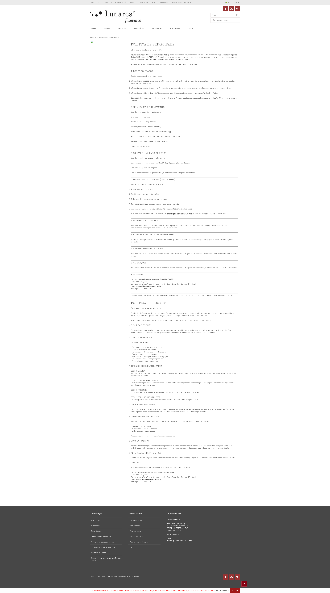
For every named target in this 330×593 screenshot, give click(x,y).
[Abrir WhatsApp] (323, 586)
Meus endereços (136, 531)
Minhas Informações (137, 536)
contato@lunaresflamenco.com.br (179, 214)
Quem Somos (96, 531)
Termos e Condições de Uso (101, 536)
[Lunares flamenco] (115, 19)
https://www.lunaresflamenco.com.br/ (167, 59)
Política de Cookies (222, 590)
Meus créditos (135, 526)
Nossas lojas (95, 520)
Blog (132, 2)
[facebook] (225, 8)
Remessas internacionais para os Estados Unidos (106, 559)
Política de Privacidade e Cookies (102, 542)
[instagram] (237, 8)
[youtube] (231, 8)
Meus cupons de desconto (139, 542)
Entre (131, 547)
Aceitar (235, 590)
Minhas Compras (136, 520)
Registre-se (150, 2)
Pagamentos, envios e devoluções (103, 547)
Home (92, 37)
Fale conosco (96, 526)
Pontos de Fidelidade (98, 553)
